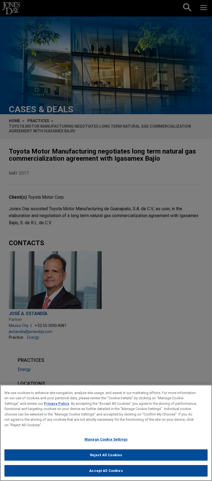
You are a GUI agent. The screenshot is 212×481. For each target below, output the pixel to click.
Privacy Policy (56, 403)
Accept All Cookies (106, 471)
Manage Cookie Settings (106, 439)
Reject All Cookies (106, 455)
